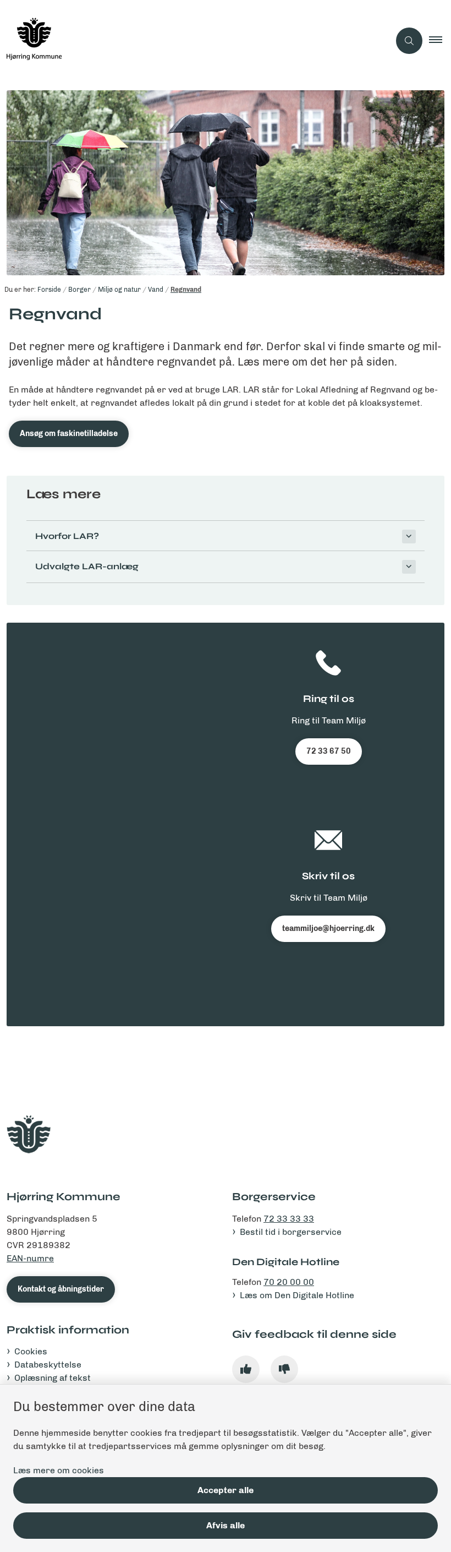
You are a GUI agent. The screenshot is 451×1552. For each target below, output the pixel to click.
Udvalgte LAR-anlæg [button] (87, 566)
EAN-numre (30, 1258)
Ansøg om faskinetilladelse (69, 433)
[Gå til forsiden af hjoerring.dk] (190, 41)
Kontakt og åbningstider (61, 1289)
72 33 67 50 (328, 751)
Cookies (30, 1351)
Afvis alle (225, 1525)
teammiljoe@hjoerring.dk (328, 928)
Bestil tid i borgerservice (291, 1232)
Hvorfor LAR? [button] (67, 536)
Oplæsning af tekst (52, 1378)
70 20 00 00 (288, 1282)
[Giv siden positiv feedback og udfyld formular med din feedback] (246, 1369)
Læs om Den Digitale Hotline (297, 1295)
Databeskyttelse (47, 1364)
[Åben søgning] (409, 41)
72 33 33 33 (288, 1218)
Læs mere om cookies (58, 1470)
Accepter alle (225, 1490)
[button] (440, 40)
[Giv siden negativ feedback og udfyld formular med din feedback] (284, 1369)
